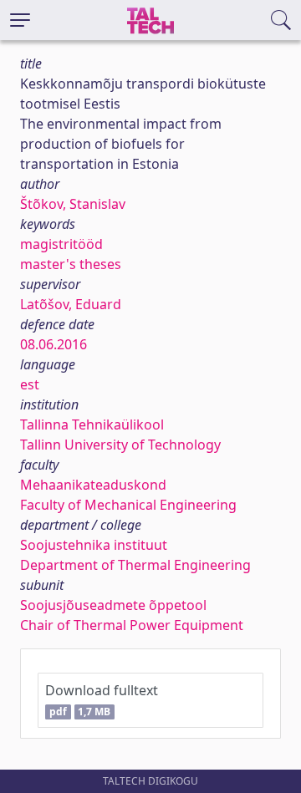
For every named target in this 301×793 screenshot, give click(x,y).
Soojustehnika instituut (93, 545)
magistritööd (61, 244)
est (29, 384)
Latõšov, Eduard (70, 304)
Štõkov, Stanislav (72, 204)
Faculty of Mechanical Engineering (128, 505)
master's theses (70, 264)
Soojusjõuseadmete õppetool (113, 605)
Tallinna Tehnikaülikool (92, 424)
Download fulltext (101, 700)
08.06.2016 (53, 344)
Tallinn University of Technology (120, 444)
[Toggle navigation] (20, 20)
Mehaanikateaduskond (93, 484)
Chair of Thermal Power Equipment (131, 625)
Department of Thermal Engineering (135, 565)
